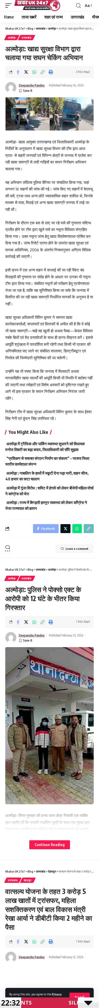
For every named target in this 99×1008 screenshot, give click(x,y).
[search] (78, 6)
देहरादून (28, 880)
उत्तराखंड (26, 37)
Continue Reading (50, 844)
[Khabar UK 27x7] (37, 5)
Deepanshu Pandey (32, 85)
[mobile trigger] (9, 5)
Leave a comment (76, 548)
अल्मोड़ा (12, 37)
